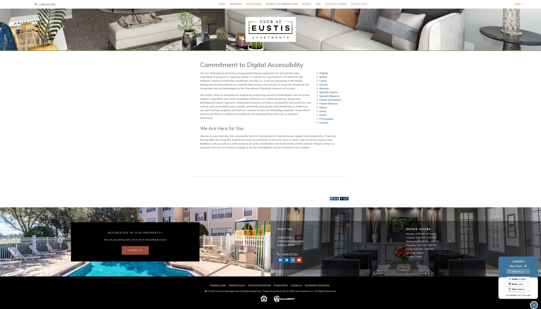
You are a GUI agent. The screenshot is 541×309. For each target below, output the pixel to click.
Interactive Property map (282, 4)
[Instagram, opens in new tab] (293, 260)
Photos (306, 4)
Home (221, 4)
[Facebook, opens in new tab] (280, 260)
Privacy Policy (281, 285)
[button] (518, 4)
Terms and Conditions (259, 285)
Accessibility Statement (317, 285)
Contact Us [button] (358, 4)
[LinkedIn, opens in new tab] (286, 260)
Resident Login (218, 285)
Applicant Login (237, 285)
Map (318, 4)
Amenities (236, 4)
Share (335, 198)
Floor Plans (253, 4)
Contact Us (135, 250)
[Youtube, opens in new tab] (299, 260)
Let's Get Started (336, 4)
